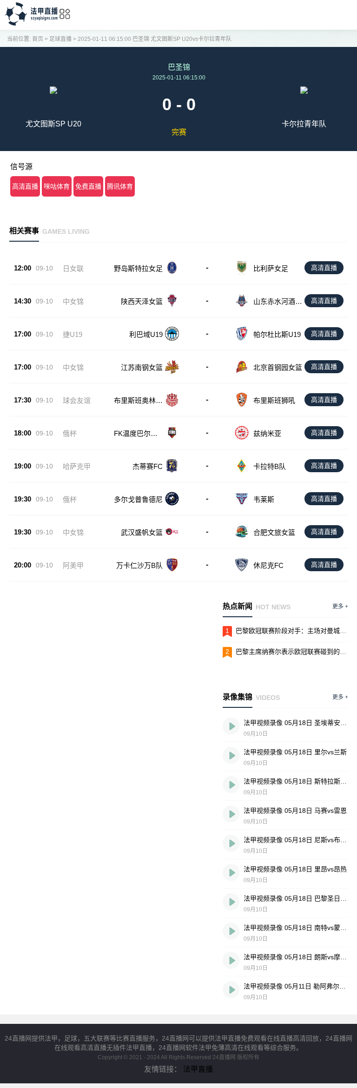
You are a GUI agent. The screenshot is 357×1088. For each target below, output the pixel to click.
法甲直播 (198, 1069)
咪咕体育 (57, 186)
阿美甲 (73, 565)
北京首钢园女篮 (277, 367)
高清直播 (25, 186)
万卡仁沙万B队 (139, 565)
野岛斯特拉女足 (138, 268)
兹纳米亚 (267, 433)
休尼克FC (268, 565)
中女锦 (73, 301)
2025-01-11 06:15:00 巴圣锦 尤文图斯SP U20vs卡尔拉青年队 (154, 39)
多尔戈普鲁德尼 (138, 499)
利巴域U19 (146, 334)
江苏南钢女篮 (142, 367)
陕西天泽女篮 (142, 301)
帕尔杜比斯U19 (277, 334)
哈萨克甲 (77, 466)
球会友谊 (77, 400)
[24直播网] (31, 23)
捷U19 (72, 334)
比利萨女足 (270, 268)
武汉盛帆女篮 (142, 532)
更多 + (340, 606)
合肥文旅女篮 (274, 532)
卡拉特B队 (269, 466)
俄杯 (70, 433)
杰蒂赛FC (147, 466)
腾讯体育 (120, 186)
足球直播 (60, 39)
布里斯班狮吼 (274, 400)
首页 (37, 39)
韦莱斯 (263, 499)
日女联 (73, 268)
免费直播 (88, 186)
